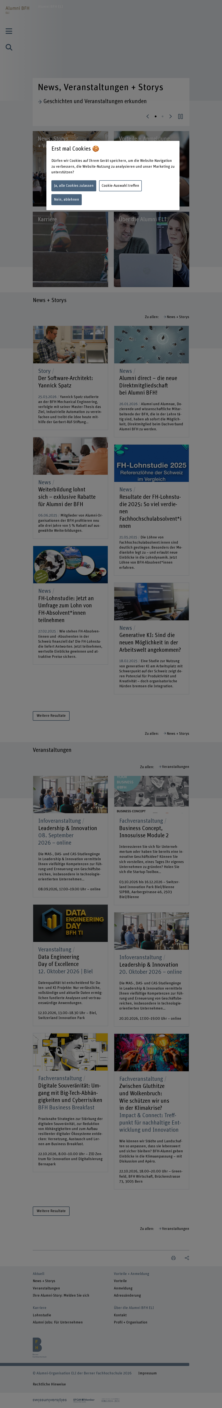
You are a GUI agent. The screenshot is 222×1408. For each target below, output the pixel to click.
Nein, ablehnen (66, 200)
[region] (113, 175)
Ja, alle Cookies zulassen (74, 186)
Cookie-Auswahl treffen (120, 186)
